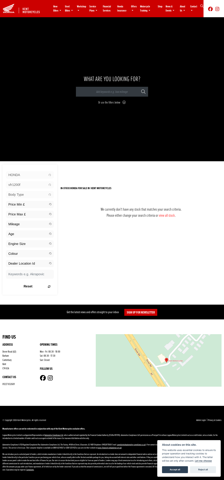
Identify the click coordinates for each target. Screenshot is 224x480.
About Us (182, 8)
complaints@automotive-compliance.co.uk (131, 444)
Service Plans (92, 8)
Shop (160, 6)
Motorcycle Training (145, 8)
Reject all (203, 469)
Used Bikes (68, 8)
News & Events (169, 8)
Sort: (67, 168)
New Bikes (56, 8)
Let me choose (203, 460)
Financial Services (107, 8)
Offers (134, 6)
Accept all (175, 469)
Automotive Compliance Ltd (54, 435)
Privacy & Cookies (215, 420)
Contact (193, 6)
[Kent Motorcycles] (24, 8)
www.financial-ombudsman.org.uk (110, 447)
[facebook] (210, 8)
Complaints (30, 469)
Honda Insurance (121, 8)
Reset (28, 286)
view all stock (167, 215)
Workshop (81, 6)
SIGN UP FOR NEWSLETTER (141, 312)
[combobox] (30, 175)
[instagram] (217, 8)
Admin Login (201, 420)
